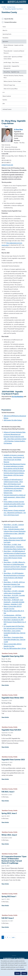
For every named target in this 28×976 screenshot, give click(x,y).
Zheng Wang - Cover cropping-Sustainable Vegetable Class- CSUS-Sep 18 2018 (14, 633)
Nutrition (5, 100)
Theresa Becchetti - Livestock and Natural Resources (14, 52)
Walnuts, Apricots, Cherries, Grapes (12, 81)
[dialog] (14, 967)
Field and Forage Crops (9, 85)
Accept (24, 973)
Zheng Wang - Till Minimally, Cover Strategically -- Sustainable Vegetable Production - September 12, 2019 (14, 602)
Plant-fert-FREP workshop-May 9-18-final (15, 648)
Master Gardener (7, 96)
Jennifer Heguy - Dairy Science (11, 62)
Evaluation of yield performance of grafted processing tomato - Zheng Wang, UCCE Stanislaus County (13, 482)
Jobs (4, 103)
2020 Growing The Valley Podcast (13, 420)
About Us (5, 30)
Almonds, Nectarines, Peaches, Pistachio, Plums (13, 76)
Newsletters (5, 38)
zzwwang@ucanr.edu (7, 165)
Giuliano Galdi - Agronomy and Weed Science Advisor (13, 57)
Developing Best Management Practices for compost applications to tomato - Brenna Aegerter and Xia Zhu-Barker (15, 466)
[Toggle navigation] (3, 2)
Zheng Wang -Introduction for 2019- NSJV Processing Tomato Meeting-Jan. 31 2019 (15, 622)
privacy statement (20, 969)
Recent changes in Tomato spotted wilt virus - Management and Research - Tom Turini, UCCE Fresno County (15, 513)
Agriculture (5, 41)
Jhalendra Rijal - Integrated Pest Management (11, 67)
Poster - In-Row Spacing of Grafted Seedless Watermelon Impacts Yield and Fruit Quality (15, 540)
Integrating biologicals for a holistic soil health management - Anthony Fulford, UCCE (14, 497)
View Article (5, 685)
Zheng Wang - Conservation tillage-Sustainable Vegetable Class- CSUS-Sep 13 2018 (14, 639)
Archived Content (7, 109)
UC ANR (3, 7)
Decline (17, 973)
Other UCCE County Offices (11, 88)
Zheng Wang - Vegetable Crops (11, 72)
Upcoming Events (7, 34)
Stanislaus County (11, 7)
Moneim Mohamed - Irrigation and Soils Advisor (13, 46)
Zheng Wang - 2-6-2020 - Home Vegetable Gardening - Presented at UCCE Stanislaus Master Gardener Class (15, 547)
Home (4, 26)
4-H (3, 92)
